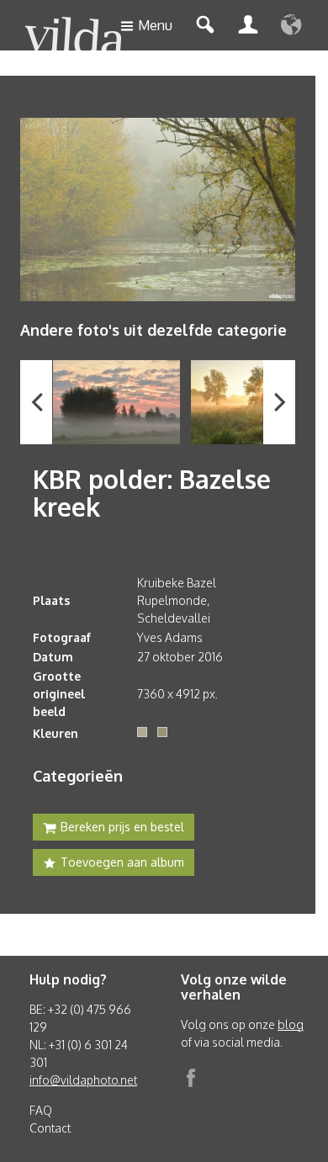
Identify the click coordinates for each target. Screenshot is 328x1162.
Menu (155, 25)
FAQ (40, 1110)
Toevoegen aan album (122, 862)
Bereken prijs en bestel (122, 827)
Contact (50, 1128)
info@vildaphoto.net (83, 1080)
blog (291, 1024)
